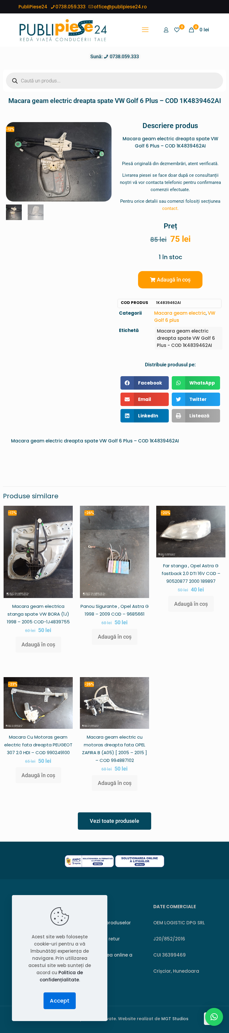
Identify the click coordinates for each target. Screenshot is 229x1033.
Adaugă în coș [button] (38, 644)
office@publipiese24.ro (120, 7)
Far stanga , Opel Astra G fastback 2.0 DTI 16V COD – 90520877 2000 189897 (191, 573)
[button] (170, 279)
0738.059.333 (70, 7)
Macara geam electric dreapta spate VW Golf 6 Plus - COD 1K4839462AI (186, 338)
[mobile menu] (145, 30)
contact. (170, 208)
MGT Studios (174, 1019)
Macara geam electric (180, 313)
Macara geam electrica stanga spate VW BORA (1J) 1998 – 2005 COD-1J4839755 (38, 614)
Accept (59, 1000)
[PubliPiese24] (62, 29)
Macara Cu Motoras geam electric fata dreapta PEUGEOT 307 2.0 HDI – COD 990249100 (38, 745)
